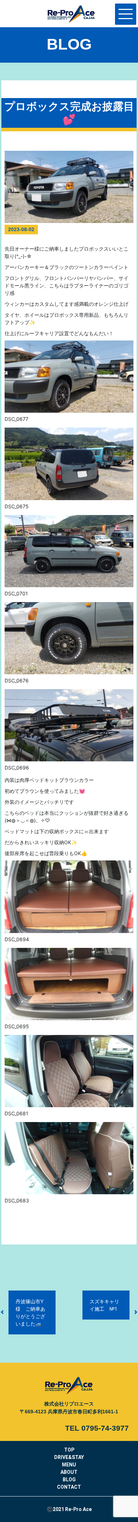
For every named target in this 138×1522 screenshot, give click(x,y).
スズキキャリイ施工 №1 (104, 1305)
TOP (69, 1450)
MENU (69, 1464)
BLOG (69, 1479)
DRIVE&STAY (69, 1457)
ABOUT (69, 1472)
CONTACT (69, 1487)
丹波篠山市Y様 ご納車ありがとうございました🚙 (30, 1312)
